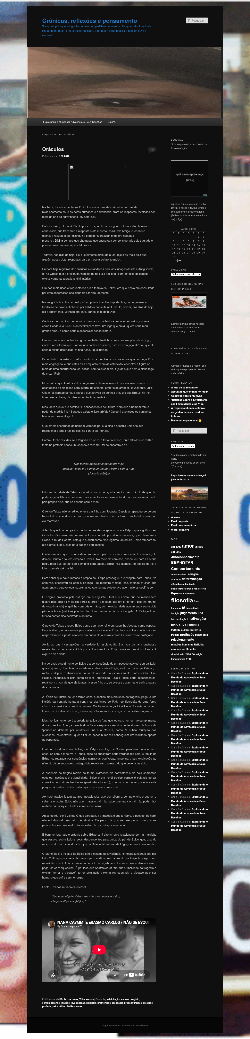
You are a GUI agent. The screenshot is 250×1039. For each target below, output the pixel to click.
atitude (199, 546)
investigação (78, 1002)
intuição (65, 1002)
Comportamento (185, 568)
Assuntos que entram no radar (189, 391)
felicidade (190, 593)
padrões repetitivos (191, 629)
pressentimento (133, 1002)
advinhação (113, 999)
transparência (178, 658)
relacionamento (182, 639)
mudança (179, 624)
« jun (178, 260)
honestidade (192, 608)
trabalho (190, 654)
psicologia (201, 635)
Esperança (177, 593)
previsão (148, 1002)
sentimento (189, 649)
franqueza (176, 608)
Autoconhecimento (185, 557)
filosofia (182, 600)
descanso (176, 579)
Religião (199, 644)
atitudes (176, 552)
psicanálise (59, 1006)
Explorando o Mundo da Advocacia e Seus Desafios (72, 122)
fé (183, 607)
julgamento (188, 613)
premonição (104, 1002)
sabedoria (176, 649)
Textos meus (71, 999)
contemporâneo (51, 1002)
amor (188, 545)
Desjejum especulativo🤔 (186, 420)
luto (173, 619)
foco (196, 601)
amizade (176, 546)
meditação (181, 619)
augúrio (135, 999)
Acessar (176, 517)
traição (199, 654)
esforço (202, 588)
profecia (46, 1006)
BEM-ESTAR (182, 562)
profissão (187, 634)
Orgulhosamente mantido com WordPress (125, 1025)
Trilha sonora (86, 999)
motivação (196, 618)
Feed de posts (179, 521)
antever (125, 999)
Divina (59, 240)
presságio (117, 1002)
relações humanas (182, 644)
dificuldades (177, 583)
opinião (175, 629)
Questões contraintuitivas (186, 395)
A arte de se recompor (184, 387)
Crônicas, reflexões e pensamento (89, 20)
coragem (193, 574)
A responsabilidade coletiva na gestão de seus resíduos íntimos (188, 412)
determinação (192, 578)
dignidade (190, 583)
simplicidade (177, 654)
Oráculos (53, 148)
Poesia (175, 635)
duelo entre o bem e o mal (184, 588)
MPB (60, 999)
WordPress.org (180, 529)
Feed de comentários (183, 525)
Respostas (74, 1006)
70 (152, 149)
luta (200, 613)
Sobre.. (112, 122)
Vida (188, 658)
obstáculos (193, 624)
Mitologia (91, 1002)
